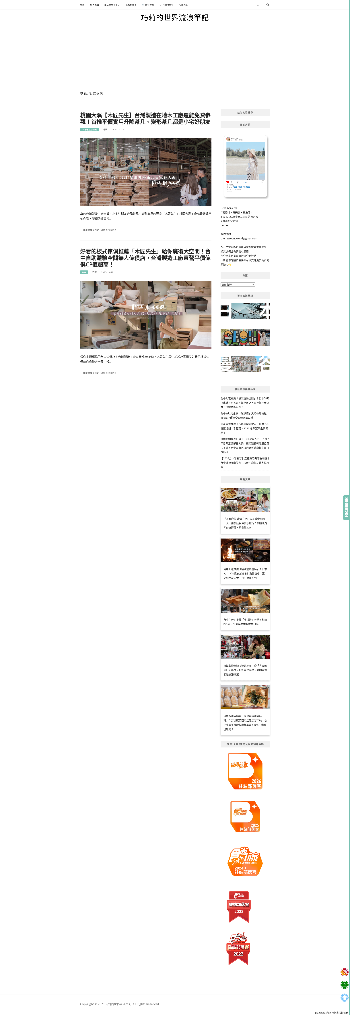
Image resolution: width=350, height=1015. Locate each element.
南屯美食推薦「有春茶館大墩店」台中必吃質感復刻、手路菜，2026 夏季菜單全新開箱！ (245, 428)
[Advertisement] (175, 59)
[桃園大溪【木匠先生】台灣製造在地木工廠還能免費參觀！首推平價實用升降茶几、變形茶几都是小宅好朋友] (145, 171)
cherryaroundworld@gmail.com (239, 238)
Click (346, 507)
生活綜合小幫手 (112, 4)
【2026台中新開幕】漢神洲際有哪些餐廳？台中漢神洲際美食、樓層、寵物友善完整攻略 (245, 463)
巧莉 (105, 129)
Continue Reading (104, 230)
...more (225, 225)
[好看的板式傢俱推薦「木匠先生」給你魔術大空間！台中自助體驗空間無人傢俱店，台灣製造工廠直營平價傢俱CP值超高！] (145, 314)
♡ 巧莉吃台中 (167, 4)
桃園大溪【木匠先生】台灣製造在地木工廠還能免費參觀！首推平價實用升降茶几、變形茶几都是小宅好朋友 (145, 118)
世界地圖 (94, 4)
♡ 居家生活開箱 (89, 129)
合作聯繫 (149, 4)
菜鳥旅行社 (131, 4)
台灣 (82, 4)
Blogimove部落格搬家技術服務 (331, 1012)
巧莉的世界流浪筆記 (175, 17)
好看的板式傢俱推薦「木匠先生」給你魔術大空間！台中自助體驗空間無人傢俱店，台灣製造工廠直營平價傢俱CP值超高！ (145, 257)
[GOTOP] (344, 997)
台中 (84, 272)
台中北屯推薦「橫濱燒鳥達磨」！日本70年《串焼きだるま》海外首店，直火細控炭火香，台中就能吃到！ (245, 403)
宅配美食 (183, 4)
